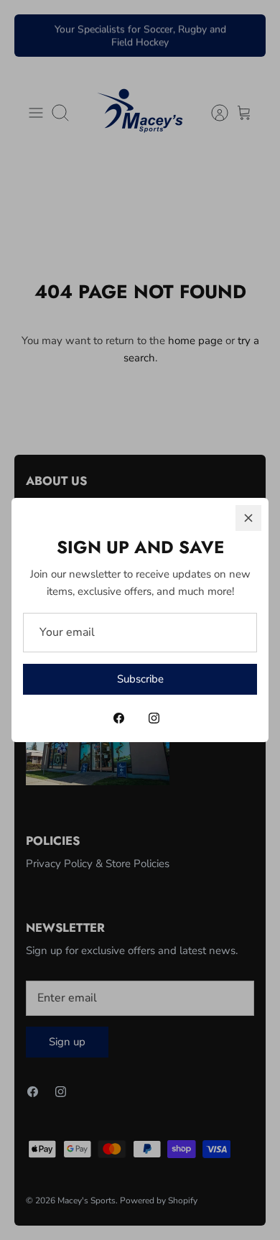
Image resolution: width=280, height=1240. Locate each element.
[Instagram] (154, 718)
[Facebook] (119, 718)
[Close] (248, 518)
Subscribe (140, 679)
